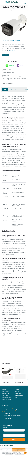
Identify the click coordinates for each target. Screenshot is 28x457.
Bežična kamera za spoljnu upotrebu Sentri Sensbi (20, 380)
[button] (2, 2)
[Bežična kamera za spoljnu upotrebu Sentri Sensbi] (20, 371)
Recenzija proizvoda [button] (14, 40)
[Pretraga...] (22, 2)
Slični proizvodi (6, 363)
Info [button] (16, 387)
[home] (2, 10)
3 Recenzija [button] (5, 40)
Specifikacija (14, 89)
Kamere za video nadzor (17, 10)
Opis (5, 89)
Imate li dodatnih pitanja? (8, 83)
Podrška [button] (4, 387)
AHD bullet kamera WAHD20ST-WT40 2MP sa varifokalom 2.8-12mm (7, 380)
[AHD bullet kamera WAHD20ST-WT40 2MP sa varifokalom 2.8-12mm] (7, 372)
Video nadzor (8, 10)
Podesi (20, 454)
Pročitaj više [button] (12, 50)
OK (25, 452)
